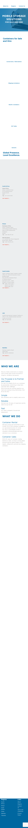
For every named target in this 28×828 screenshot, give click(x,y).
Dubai (2, 811)
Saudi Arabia (3, 808)
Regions (13, 6)
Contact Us (22, 6)
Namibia (3, 813)
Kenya (2, 805)
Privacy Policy (20, 814)
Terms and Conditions (20, 810)
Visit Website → (6, 198)
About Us (5, 6)
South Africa (2, 802)
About (19, 802)
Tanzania (3, 815)
